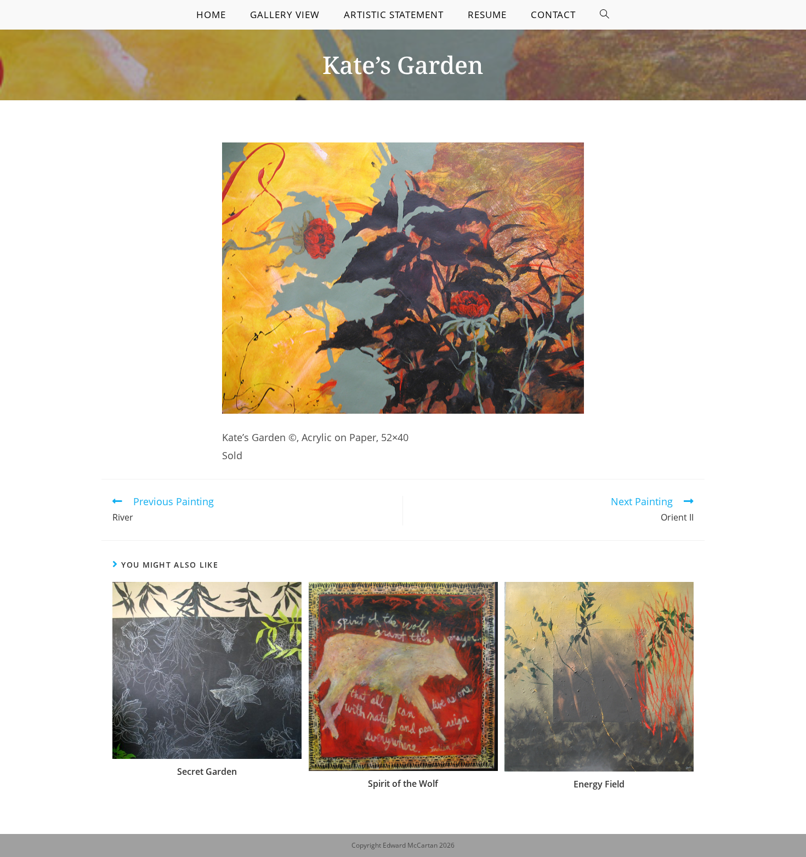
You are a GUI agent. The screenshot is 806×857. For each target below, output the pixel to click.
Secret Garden (207, 771)
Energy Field (599, 784)
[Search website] (605, 15)
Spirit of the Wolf (403, 784)
